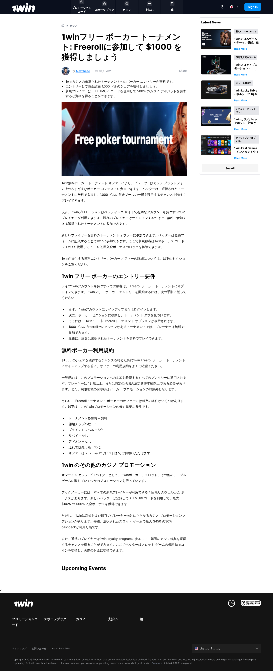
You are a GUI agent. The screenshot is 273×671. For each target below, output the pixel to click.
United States (209, 649)
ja (236, 7)
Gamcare (157, 663)
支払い (113, 619)
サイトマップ (19, 648)
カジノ (81, 619)
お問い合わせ (39, 648)
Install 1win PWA (61, 648)
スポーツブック (55, 619)
